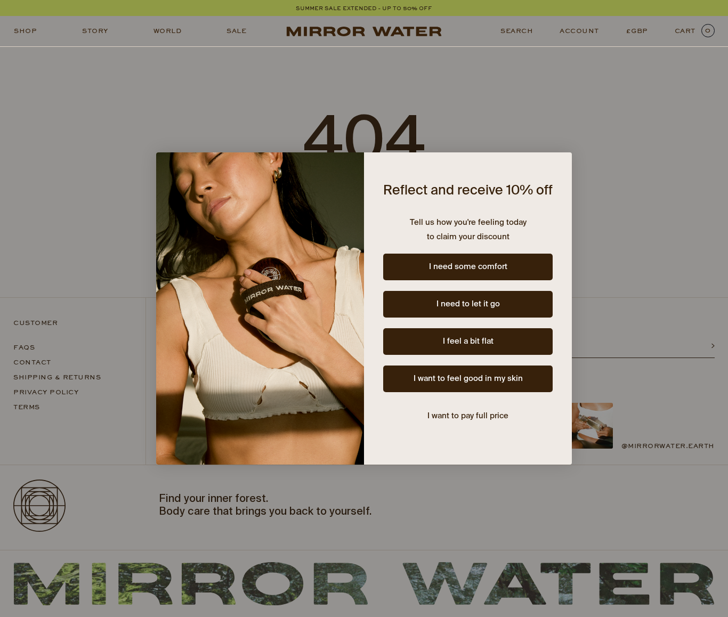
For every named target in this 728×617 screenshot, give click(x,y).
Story (95, 31)
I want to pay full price (467, 416)
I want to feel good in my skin (468, 379)
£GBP (637, 31)
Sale (236, 31)
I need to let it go (468, 304)
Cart (693, 31)
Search (516, 31)
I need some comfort (468, 267)
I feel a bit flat (468, 341)
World (167, 31)
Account (579, 31)
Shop (25, 31)
